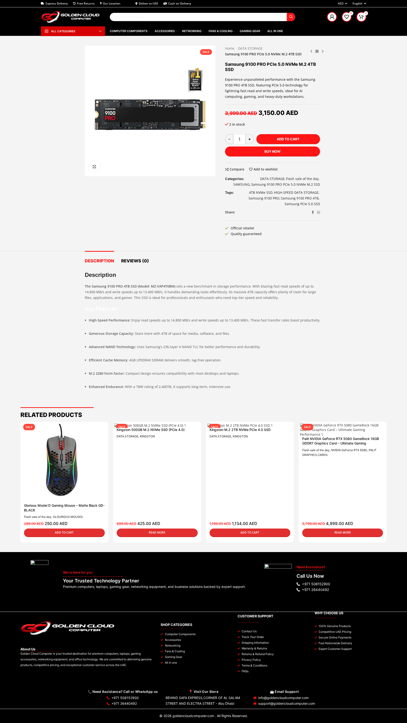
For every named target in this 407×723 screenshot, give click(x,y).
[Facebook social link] (313, 212)
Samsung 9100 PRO (264, 198)
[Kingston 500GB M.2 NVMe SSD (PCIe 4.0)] (154, 425)
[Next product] (323, 51)
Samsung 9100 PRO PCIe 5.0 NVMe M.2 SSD (285, 184)
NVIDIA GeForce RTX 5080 (349, 450)
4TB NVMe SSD (261, 192)
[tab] (99, 258)
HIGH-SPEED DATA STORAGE (296, 192)
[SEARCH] (291, 17)
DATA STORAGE (250, 48)
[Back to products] (317, 51)
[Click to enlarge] (94, 167)
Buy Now (272, 151)
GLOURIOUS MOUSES (68, 517)
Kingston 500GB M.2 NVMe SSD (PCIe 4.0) (151, 430)
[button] (64, 533)
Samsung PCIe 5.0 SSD (302, 204)
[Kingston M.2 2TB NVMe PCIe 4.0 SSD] (247, 425)
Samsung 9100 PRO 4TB (300, 198)
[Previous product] (311, 51)
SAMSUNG (241, 184)
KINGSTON (147, 436)
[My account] (332, 17)
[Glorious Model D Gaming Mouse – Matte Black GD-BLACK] (62, 463)
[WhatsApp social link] (318, 212)
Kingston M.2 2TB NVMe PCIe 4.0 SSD (240, 430)
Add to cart (288, 139)
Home (229, 48)
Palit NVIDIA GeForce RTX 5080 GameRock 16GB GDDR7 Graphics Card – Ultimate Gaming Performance (340, 443)
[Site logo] (70, 16)
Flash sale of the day (302, 178)
